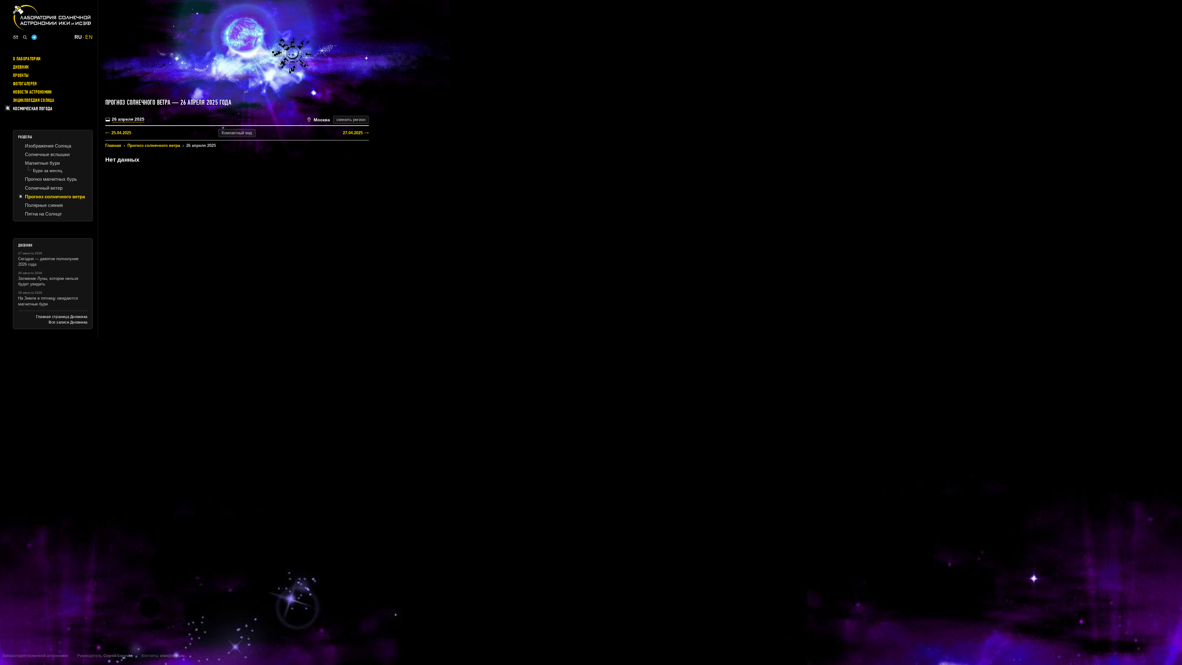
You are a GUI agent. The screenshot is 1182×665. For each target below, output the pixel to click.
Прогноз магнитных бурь (51, 179)
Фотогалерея (25, 84)
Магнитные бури (42, 163)
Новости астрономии (32, 92)
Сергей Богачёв (117, 656)
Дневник (21, 67)
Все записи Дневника (68, 322)
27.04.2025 (353, 133)
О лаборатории (26, 59)
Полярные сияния (44, 205)
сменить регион (350, 119)
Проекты (21, 75)
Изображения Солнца (48, 145)
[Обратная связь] (15, 37)
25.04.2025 (121, 133)
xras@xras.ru (172, 656)
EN (89, 37)
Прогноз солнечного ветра (153, 145)
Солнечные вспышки (47, 154)
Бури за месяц (47, 170)
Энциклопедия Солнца (33, 100)
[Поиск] (25, 37)
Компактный (237, 133)
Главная (113, 145)
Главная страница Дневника (61, 317)
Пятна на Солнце (43, 213)
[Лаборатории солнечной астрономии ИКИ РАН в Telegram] (34, 37)
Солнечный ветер (43, 188)
